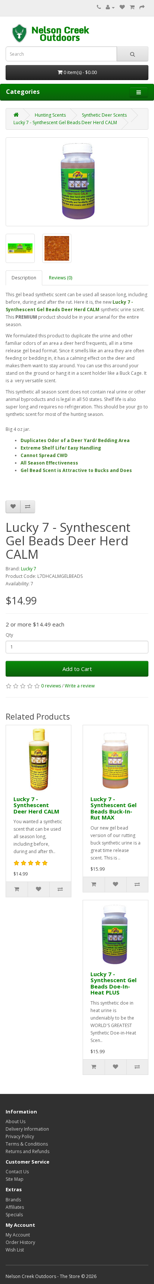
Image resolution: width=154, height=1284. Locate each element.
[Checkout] (142, 7)
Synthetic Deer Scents (104, 115)
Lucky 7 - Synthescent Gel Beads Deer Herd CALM (65, 122)
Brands (13, 1199)
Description (24, 278)
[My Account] (110, 7)
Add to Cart (77, 668)
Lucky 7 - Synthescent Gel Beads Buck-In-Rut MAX (113, 808)
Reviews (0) (60, 278)
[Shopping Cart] (132, 7)
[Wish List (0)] (122, 7)
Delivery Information (27, 1129)
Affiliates (15, 1207)
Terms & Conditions (27, 1144)
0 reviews (51, 686)
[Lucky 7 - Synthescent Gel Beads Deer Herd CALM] (77, 181)
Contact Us (17, 1171)
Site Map (15, 1179)
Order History (20, 1242)
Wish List (15, 1250)
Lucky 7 (28, 569)
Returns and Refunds (27, 1151)
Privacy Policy (20, 1136)
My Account (18, 1235)
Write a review (80, 686)
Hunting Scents (50, 115)
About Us (15, 1121)
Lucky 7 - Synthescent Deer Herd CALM (36, 805)
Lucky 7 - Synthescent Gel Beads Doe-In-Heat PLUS (113, 983)
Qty (9, 635)
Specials (14, 1214)
